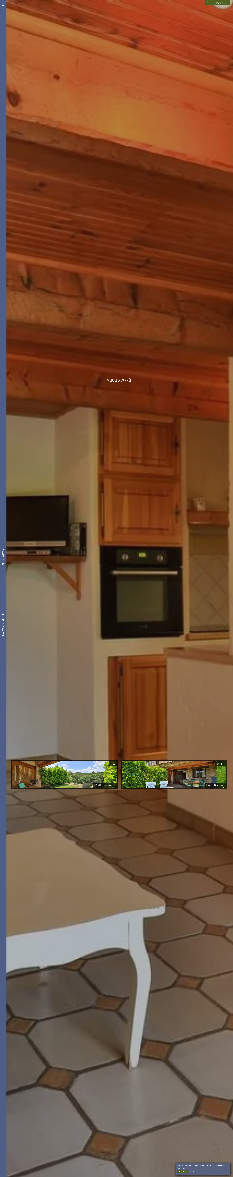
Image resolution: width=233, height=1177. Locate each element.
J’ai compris (182, 1172)
